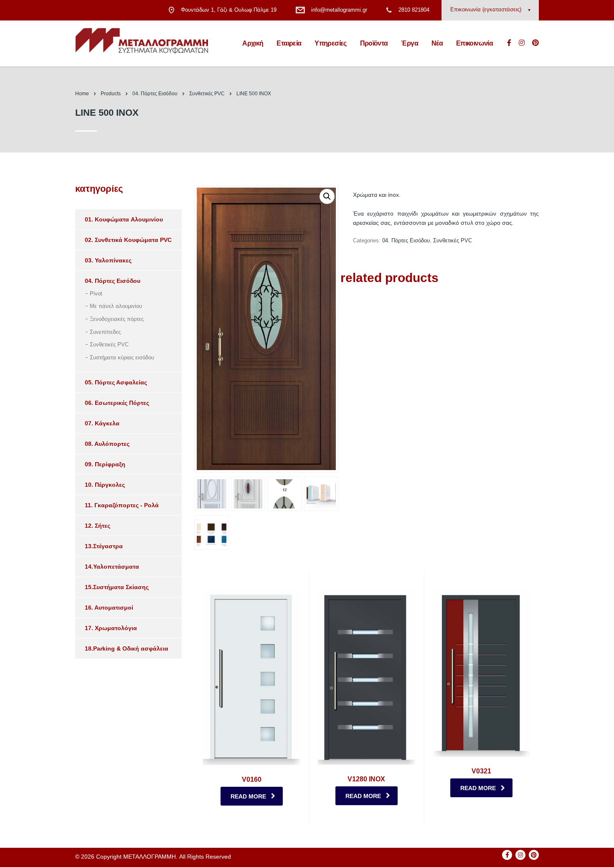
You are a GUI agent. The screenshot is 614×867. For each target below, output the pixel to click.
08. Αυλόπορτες (107, 443)
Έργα (409, 43)
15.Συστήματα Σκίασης (117, 587)
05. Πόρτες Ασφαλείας (116, 382)
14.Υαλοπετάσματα (112, 566)
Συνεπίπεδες (105, 332)
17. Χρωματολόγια (111, 628)
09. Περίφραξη (105, 464)
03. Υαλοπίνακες (108, 260)
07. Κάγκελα (102, 423)
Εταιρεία (289, 43)
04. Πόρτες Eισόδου (406, 240)
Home (82, 94)
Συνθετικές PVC (452, 240)
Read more (248, 796)
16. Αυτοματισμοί (109, 607)
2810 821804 (413, 10)
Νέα (437, 43)
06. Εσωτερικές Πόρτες (117, 402)
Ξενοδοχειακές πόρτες (117, 319)
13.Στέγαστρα (104, 546)
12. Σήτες (97, 525)
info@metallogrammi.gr (339, 10)
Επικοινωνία (474, 43)
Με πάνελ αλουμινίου (116, 306)
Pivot (96, 293)
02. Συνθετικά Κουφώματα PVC (128, 239)
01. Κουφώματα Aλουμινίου (124, 219)
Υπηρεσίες (330, 43)
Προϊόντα (374, 43)
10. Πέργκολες (105, 484)
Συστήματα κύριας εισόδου (122, 357)
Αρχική (252, 43)
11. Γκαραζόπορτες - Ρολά (122, 505)
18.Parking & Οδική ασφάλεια (126, 648)
